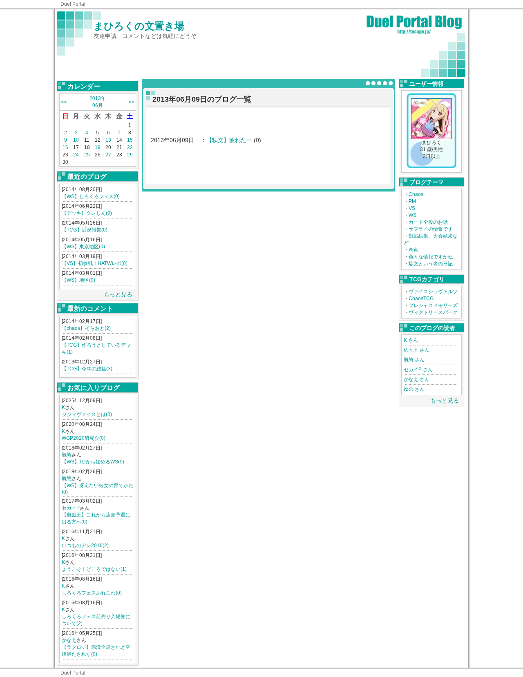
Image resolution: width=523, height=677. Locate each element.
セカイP (71, 508)
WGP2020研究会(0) (83, 438)
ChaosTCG (421, 298)
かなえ (69, 640)
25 (87, 155)
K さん (411, 340)
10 (76, 140)
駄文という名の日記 (431, 264)
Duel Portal (72, 4)
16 (65, 147)
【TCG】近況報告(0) (84, 230)
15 (130, 140)
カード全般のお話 (428, 222)
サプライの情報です (431, 229)
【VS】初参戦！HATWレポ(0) (94, 263)
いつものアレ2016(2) (85, 545)
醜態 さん (414, 360)
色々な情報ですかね (431, 257)
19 (98, 147)
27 (108, 155)
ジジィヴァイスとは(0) (87, 414)
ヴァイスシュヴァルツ (433, 291)
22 (130, 147)
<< (64, 102)
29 (130, 155)
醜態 (67, 455)
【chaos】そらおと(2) (86, 328)
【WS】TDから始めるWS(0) (93, 462)
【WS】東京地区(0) (83, 246)
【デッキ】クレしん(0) (87, 213)
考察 (413, 250)
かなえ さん (416, 379)
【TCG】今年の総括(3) (87, 369)
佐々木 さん (416, 350)
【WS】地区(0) (78, 280)
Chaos (416, 194)
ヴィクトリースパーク (433, 312)
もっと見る (118, 294)
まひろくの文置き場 (139, 25)
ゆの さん (414, 389)
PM (412, 201)
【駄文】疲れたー (229, 140)
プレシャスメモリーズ (433, 305)
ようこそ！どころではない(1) (94, 569)
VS (412, 208)
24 (76, 155)
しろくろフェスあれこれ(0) (92, 593)
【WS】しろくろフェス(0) (91, 196)
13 (108, 140)
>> (131, 102)
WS (412, 215)
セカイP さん (418, 369)
